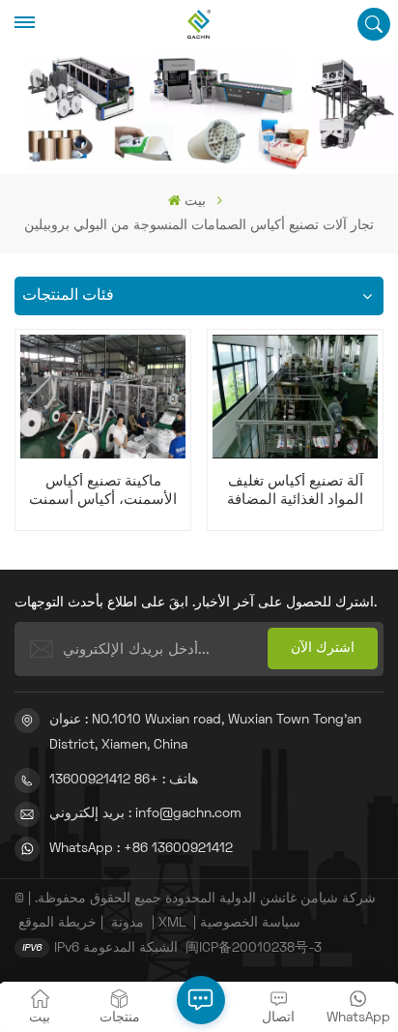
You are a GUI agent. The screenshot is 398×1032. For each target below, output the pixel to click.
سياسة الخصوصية (250, 923)
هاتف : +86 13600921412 (123, 780)
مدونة (127, 923)
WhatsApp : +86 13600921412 (141, 848)
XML (171, 923)
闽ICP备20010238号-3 (253, 948)
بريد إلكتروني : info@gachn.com (145, 814)
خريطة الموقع (57, 923)
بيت (195, 201)
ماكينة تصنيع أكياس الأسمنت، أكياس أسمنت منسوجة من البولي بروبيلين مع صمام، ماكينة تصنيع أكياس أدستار (103, 492)
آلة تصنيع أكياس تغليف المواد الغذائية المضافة (295, 491)
